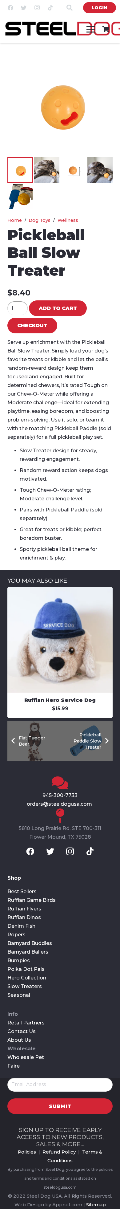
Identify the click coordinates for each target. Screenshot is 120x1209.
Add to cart (58, 308)
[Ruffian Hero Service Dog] (60, 591)
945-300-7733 (60, 795)
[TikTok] (50, 7)
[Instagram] (36, 7)
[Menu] (90, 29)
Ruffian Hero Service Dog (60, 700)
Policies (27, 1152)
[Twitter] (23, 7)
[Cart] (106, 29)
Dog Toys (39, 220)
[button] (103, 60)
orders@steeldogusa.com (60, 804)
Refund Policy (59, 1152)
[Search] (69, 7)
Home (14, 220)
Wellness (68, 220)
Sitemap (96, 1204)
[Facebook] (10, 7)
